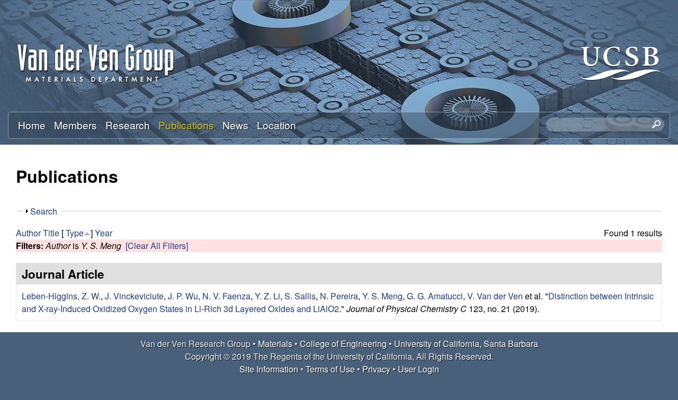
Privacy (376, 369)
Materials (275, 343)
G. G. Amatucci (435, 296)
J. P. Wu (183, 296)
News (235, 125)
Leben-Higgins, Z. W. (61, 296)
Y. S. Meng (382, 296)
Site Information (268, 369)
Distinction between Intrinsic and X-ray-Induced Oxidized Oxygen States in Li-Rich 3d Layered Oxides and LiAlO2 (338, 302)
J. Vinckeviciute (134, 296)
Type (75, 233)
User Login (418, 369)
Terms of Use (330, 369)
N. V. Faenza (226, 296)
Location (276, 125)
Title (51, 233)
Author (28, 233)
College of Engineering (343, 343)
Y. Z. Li (267, 296)
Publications (186, 125)
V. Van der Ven (495, 296)
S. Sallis (300, 296)
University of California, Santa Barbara (466, 343)
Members (75, 125)
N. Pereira (339, 296)
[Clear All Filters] (157, 245)
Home (32, 125)
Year (103, 233)
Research (127, 125)
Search (43, 211)
